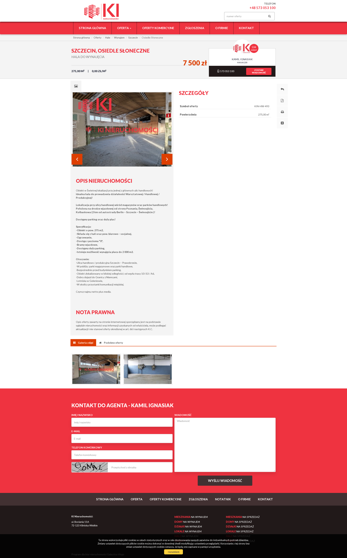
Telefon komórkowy (86, 447)
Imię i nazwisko (82, 414)
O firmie (221, 28)
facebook (214, 16)
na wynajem (191, 516)
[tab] (75, 86)
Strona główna (92, 28)
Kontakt (246, 28)
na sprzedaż (243, 516)
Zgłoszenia (194, 28)
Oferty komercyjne (158, 28)
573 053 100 (227, 71)
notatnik (223, 499)
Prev (77, 159)
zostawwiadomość (259, 71)
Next (167, 159)
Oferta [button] (123, 28)
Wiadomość (182, 414)
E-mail (75, 431)
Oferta (136, 499)
